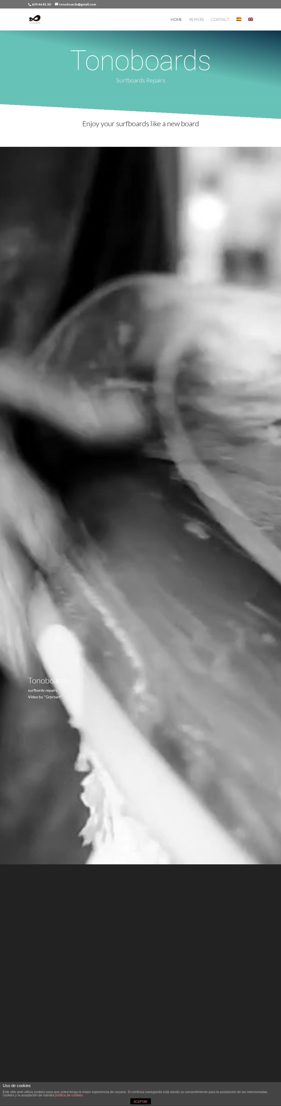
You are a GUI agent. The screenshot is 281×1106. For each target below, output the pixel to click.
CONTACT (220, 20)
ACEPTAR (140, 1101)
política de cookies (69, 1095)
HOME (176, 20)
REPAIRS (196, 20)
